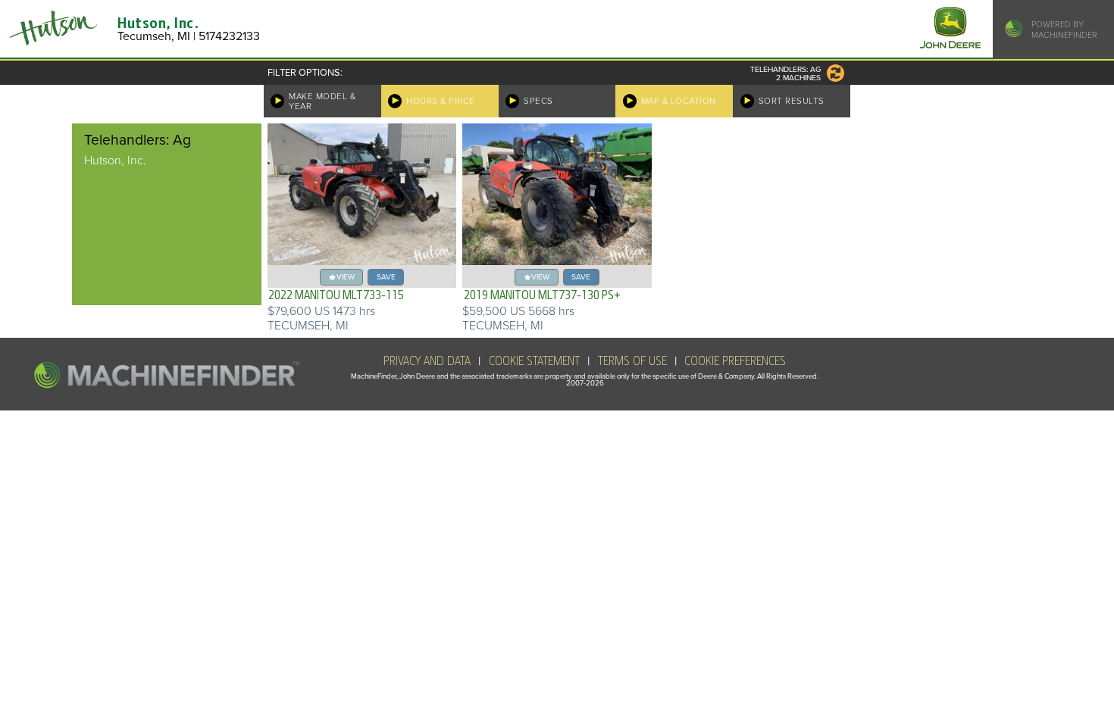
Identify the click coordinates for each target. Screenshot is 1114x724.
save (386, 277)
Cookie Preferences (735, 361)
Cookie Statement (534, 361)
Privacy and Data (427, 361)
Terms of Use (632, 361)
